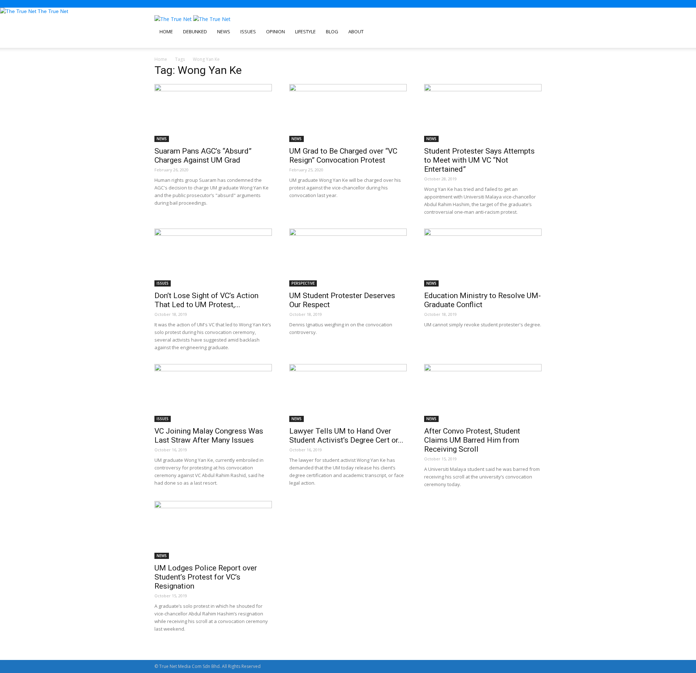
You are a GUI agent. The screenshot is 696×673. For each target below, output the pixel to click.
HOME (166, 31)
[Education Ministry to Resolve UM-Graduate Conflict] (483, 258)
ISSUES (248, 31)
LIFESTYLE (305, 31)
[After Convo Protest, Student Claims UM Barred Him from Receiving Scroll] (483, 393)
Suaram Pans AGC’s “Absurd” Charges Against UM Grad (203, 155)
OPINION (275, 31)
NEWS (223, 31)
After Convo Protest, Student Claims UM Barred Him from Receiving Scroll (472, 440)
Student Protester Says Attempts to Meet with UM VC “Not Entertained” (479, 160)
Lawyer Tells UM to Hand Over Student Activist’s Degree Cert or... (346, 435)
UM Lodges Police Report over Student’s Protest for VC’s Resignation (205, 577)
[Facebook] (162, 44)
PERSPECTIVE (303, 283)
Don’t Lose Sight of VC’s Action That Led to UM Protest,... (206, 300)
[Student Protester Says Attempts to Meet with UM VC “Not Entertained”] (483, 113)
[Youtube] (180, 44)
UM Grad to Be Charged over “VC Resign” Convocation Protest (343, 155)
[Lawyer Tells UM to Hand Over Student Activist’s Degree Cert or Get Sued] (348, 393)
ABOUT (356, 31)
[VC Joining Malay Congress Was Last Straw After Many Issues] (213, 393)
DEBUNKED (195, 31)
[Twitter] (176, 44)
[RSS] (171, 44)
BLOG (332, 31)
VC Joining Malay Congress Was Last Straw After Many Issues (208, 435)
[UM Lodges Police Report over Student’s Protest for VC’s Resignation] (213, 530)
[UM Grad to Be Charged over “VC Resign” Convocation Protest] (348, 113)
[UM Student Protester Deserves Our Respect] (348, 258)
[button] (533, 24)
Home (160, 59)
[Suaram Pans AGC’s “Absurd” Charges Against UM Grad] (213, 113)
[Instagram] (167, 44)
